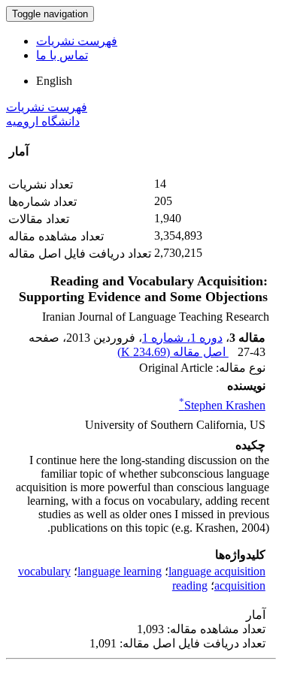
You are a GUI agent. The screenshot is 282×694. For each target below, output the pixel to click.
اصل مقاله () (173, 351)
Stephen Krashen (222, 405)
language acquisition (216, 571)
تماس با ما (62, 55)
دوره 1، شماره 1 (182, 337)
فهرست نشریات (76, 41)
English (54, 80)
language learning (119, 571)
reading (190, 585)
